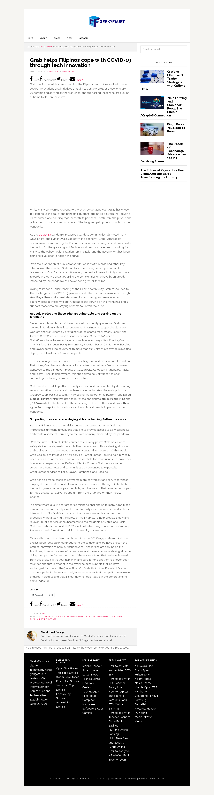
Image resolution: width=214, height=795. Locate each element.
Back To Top (85, 778)
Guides (86, 687)
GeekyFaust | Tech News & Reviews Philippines (107, 21)
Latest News (90, 674)
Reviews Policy (123, 778)
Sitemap (135, 778)
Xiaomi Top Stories (67, 677)
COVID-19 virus (103, 616)
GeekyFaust (73, 778)
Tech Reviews (91, 678)
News (44, 613)
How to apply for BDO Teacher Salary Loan (119, 683)
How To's (88, 683)
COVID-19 (45, 234)
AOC (144, 665)
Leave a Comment (70, 71)
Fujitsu (139, 674)
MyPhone (141, 691)
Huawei (151, 708)
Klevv (138, 721)
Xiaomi (139, 678)
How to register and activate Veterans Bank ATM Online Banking (118, 700)
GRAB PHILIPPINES (48, 619)
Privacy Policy (109, 778)
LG (136, 712)
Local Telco (89, 695)
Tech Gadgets (91, 691)
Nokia (138, 683)
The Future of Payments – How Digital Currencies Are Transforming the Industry (162, 174)
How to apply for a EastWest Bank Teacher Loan (119, 755)
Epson (147, 670)
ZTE (154, 687)
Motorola (140, 708)
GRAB (113, 616)
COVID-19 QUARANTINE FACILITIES (82, 616)
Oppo (147, 687)
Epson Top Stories (67, 681)
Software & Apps (93, 708)
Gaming (87, 712)
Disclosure (97, 778)
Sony (146, 674)
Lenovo (153, 695)
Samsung (140, 700)
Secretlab (141, 704)
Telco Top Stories (67, 672)
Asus (138, 665)
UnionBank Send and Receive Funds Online (119, 742)
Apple (147, 678)
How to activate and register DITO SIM (120, 670)
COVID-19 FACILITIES (59, 616)
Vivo (150, 717)
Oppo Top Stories (67, 668)
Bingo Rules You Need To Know (176, 128)
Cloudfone (141, 695)
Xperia (143, 712)
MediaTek (141, 717)
